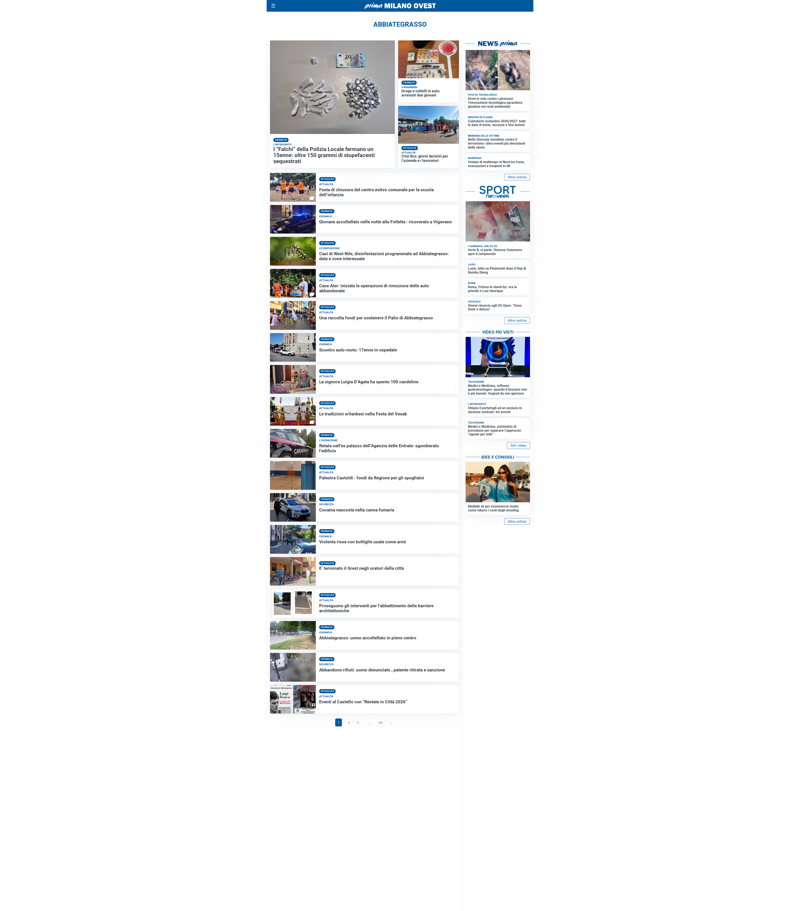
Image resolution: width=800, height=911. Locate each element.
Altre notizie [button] (517, 177)
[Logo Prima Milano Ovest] (399, 6)
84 (380, 722)
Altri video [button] (518, 445)
